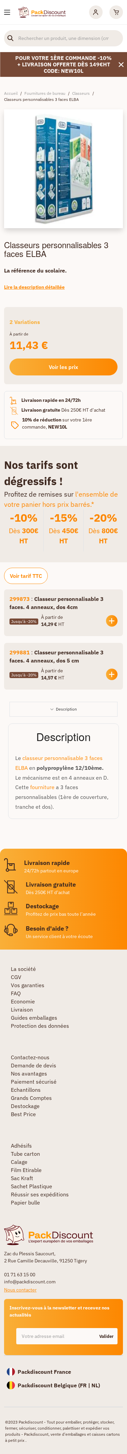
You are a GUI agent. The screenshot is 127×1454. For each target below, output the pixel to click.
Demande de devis (33, 1065)
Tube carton (25, 1153)
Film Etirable (26, 1170)
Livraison (22, 1009)
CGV (16, 977)
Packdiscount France (44, 1371)
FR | (85, 1385)
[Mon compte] (96, 12)
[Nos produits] (7, 12)
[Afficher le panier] (116, 12)
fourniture (42, 787)
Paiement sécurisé (34, 1081)
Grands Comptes (31, 1097)
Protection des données (40, 1025)
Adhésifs (21, 1145)
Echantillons (26, 1089)
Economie (23, 1001)
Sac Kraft (22, 1178)
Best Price (23, 1114)
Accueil (11, 93)
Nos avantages (29, 1073)
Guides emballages (34, 1017)
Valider (106, 1336)
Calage (19, 1161)
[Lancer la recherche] (10, 38)
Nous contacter (20, 1290)
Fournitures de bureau (44, 93)
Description (66, 709)
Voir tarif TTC (26, 575)
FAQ (16, 993)
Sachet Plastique (31, 1186)
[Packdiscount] (42, 11)
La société (23, 968)
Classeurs (81, 93)
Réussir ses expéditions (40, 1194)
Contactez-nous (30, 1057)
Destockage (25, 1106)
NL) (95, 1385)
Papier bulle (25, 1202)
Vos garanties (27, 985)
